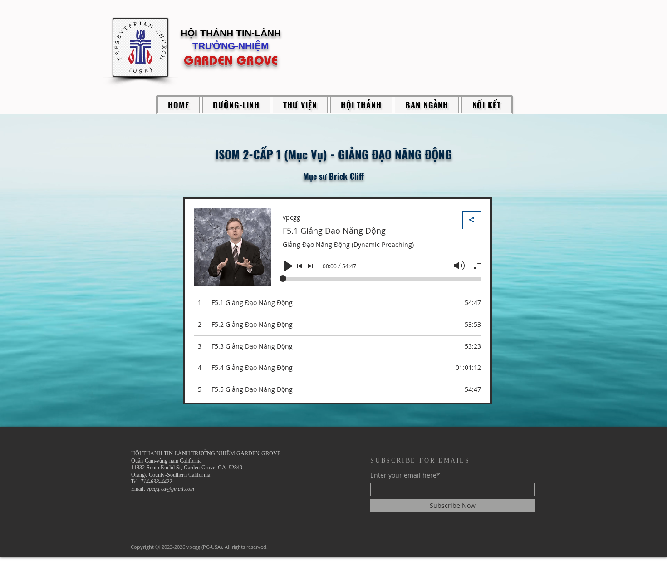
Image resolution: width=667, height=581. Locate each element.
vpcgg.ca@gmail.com (170, 489)
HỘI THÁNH (208, 33)
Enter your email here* (405, 475)
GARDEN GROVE (231, 60)
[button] (236, 105)
